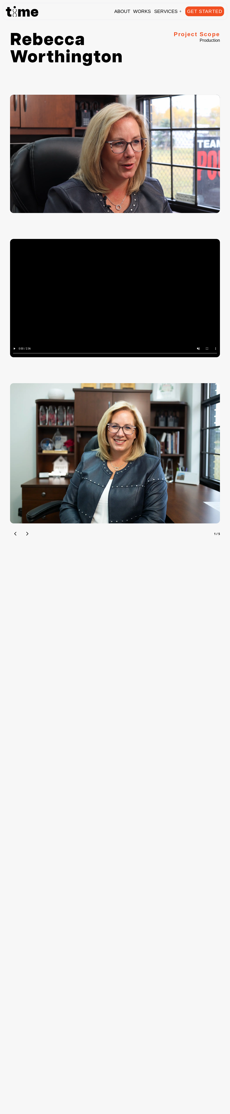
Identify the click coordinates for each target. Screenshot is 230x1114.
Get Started (204, 11)
